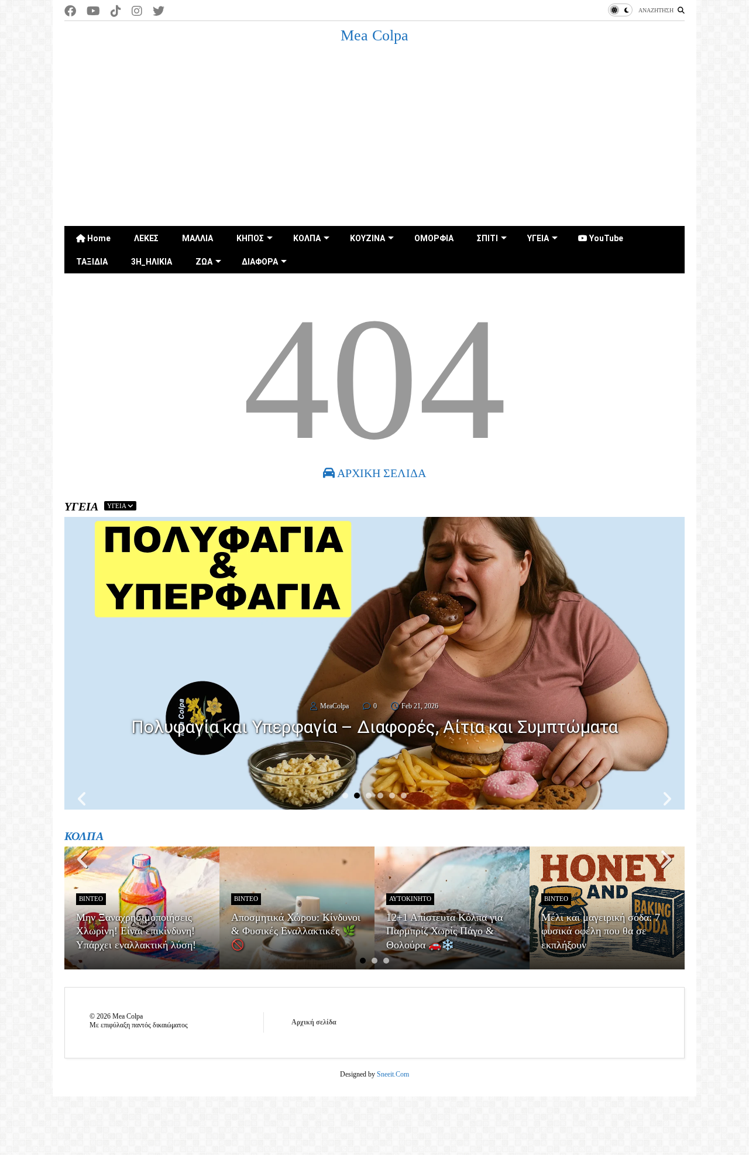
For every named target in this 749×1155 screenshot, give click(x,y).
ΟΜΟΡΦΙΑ (433, 238)
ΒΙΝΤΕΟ (91, 898)
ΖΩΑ (203, 261)
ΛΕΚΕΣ (146, 238)
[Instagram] (137, 11)
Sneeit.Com (393, 1074)
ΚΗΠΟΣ (250, 238)
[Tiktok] (116, 11)
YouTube (605, 238)
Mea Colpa (374, 35)
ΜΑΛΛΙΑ (197, 238)
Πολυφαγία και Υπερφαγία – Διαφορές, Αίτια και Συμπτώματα (374, 726)
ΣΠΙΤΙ (487, 238)
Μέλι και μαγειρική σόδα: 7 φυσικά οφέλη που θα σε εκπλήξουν (600, 931)
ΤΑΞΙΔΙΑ (92, 261)
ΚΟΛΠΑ (307, 238)
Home (98, 238)
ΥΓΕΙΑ (538, 238)
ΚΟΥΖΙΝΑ (367, 238)
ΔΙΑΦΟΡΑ (260, 261)
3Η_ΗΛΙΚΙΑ (151, 261)
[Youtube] (93, 11)
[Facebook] (70, 11)
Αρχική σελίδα (313, 1022)
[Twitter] (158, 11)
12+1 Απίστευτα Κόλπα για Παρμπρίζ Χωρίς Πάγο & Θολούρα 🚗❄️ (444, 931)
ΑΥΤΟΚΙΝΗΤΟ (410, 898)
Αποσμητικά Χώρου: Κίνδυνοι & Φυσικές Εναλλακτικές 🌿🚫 (295, 931)
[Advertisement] (374, 138)
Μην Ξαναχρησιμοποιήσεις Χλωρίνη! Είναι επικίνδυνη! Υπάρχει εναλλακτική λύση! (136, 931)
